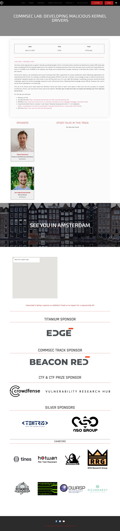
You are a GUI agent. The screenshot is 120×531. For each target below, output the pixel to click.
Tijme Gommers (22, 154)
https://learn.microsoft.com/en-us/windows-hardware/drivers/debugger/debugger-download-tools (55, 102)
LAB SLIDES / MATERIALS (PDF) (24, 61)
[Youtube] (64, 521)
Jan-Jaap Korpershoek (22, 192)
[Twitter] (60, 521)
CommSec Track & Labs (55, 3)
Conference (40, 3)
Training (31, 3)
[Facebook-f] (56, 521)
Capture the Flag (82, 3)
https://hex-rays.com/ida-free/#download (37, 108)
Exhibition (69, 3)
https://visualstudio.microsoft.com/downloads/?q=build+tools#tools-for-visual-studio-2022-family (49, 106)
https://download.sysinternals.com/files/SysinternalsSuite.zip (48, 99)
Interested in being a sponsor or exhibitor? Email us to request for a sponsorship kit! (60, 305)
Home (23, 3)
